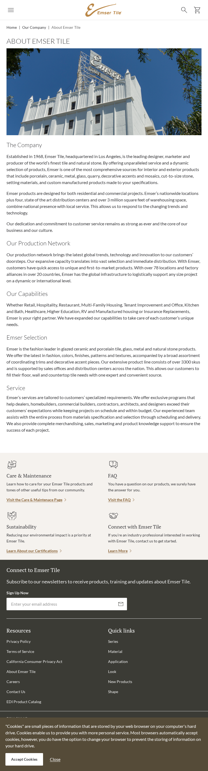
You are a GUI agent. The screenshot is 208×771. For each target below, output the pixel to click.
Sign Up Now (17, 592)
